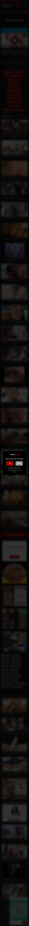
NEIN (19, 463)
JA (10, 463)
